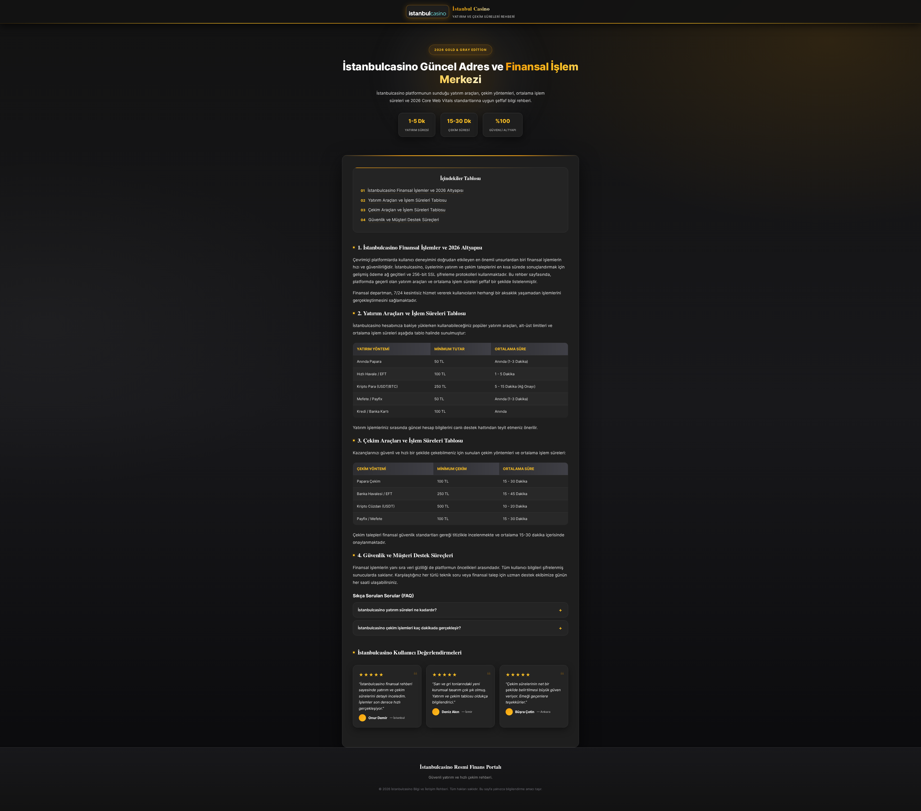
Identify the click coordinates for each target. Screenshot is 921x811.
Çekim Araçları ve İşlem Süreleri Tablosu (406, 209)
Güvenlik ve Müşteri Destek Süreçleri (403, 219)
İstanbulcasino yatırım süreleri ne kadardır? (397, 609)
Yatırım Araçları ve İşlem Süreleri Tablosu (407, 200)
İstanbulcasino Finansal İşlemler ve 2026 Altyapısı (415, 190)
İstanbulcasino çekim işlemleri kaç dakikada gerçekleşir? (409, 627)
